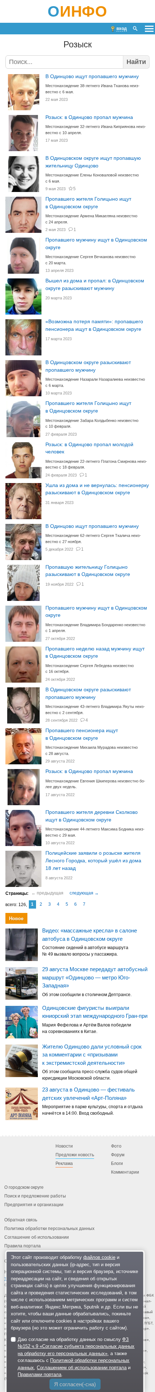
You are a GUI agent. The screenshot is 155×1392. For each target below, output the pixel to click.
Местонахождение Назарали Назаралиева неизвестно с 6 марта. (95, 382)
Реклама (64, 1163)
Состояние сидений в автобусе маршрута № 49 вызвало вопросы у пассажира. (85, 951)
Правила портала (22, 1245)
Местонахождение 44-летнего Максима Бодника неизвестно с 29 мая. (95, 832)
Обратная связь (20, 1219)
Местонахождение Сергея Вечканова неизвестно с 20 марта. (90, 260)
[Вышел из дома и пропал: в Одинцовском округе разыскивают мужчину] (23, 296)
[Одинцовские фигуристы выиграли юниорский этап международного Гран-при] (21, 1022)
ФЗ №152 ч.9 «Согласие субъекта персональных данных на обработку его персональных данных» (76, 1346)
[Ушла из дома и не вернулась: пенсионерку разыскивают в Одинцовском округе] (23, 501)
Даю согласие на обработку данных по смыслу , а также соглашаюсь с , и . (76, 1357)
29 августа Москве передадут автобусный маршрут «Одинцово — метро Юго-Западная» (94, 977)
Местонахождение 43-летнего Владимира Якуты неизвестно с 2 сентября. (95, 709)
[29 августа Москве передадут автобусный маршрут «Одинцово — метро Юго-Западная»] (21, 983)
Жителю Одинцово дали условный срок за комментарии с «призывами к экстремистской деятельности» (92, 1054)
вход (121, 28)
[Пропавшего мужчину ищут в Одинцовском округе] (23, 256)
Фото (116, 1146)
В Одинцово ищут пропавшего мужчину (92, 76)
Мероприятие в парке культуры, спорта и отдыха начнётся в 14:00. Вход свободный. (92, 1110)
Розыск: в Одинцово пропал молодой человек (89, 448)
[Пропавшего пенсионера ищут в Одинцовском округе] (23, 746)
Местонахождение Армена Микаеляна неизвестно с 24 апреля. (91, 219)
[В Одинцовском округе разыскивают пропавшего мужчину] (23, 378)
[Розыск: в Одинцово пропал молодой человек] (23, 460)
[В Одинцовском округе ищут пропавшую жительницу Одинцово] (23, 174)
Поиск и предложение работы (35, 1196)
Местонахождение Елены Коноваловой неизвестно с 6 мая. (92, 178)
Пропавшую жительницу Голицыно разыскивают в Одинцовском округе (87, 570)
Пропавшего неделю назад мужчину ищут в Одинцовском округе (95, 652)
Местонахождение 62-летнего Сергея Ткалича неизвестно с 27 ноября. (93, 538)
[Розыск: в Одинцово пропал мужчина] (23, 133)
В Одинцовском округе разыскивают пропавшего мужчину (88, 366)
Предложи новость (75, 1154)
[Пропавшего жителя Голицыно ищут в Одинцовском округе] (23, 215)
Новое (16, 918)
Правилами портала (39, 1374)
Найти (136, 61)
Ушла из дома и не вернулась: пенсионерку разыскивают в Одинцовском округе (97, 489)
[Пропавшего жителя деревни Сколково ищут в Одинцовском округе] (23, 828)
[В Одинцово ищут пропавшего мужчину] (23, 92)
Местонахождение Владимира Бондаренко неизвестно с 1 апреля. (95, 628)
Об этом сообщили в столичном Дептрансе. (87, 994)
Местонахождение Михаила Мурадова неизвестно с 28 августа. (91, 750)
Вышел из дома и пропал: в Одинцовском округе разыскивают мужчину (94, 284)
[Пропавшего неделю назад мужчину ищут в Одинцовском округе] (23, 664)
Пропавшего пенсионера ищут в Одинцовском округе (81, 734)
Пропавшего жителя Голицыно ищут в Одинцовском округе (88, 202)
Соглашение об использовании (36, 1237)
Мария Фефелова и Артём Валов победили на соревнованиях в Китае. (86, 1028)
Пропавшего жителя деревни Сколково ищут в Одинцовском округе (91, 816)
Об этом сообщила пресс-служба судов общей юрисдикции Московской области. (89, 1075)
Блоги (117, 1163)
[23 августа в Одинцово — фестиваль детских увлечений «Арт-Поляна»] (21, 1104)
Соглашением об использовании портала (82, 1367)
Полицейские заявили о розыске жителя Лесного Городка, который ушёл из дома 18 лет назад (93, 860)
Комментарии (125, 1172)
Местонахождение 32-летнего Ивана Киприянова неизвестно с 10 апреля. (95, 129)
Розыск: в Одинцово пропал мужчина (89, 117)
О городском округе (24, 1187)
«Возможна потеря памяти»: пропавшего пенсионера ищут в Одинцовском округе (94, 325)
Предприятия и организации (33, 1204)
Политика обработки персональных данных (49, 1228)
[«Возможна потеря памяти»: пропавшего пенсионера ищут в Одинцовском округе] (23, 337)
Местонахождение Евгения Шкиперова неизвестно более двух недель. (95, 784)
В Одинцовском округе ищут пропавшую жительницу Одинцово (93, 161)
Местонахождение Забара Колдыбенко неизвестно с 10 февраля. (91, 423)
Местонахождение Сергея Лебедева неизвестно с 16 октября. (89, 668)
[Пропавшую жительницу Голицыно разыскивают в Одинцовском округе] (23, 583)
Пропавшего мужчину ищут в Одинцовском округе (96, 243)
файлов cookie (99, 1257)
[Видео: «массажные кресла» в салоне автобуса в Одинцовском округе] (21, 944)
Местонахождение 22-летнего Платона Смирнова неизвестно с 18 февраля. (96, 464)
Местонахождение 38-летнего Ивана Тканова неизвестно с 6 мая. (92, 89)
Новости (64, 1146)
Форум (117, 1154)
